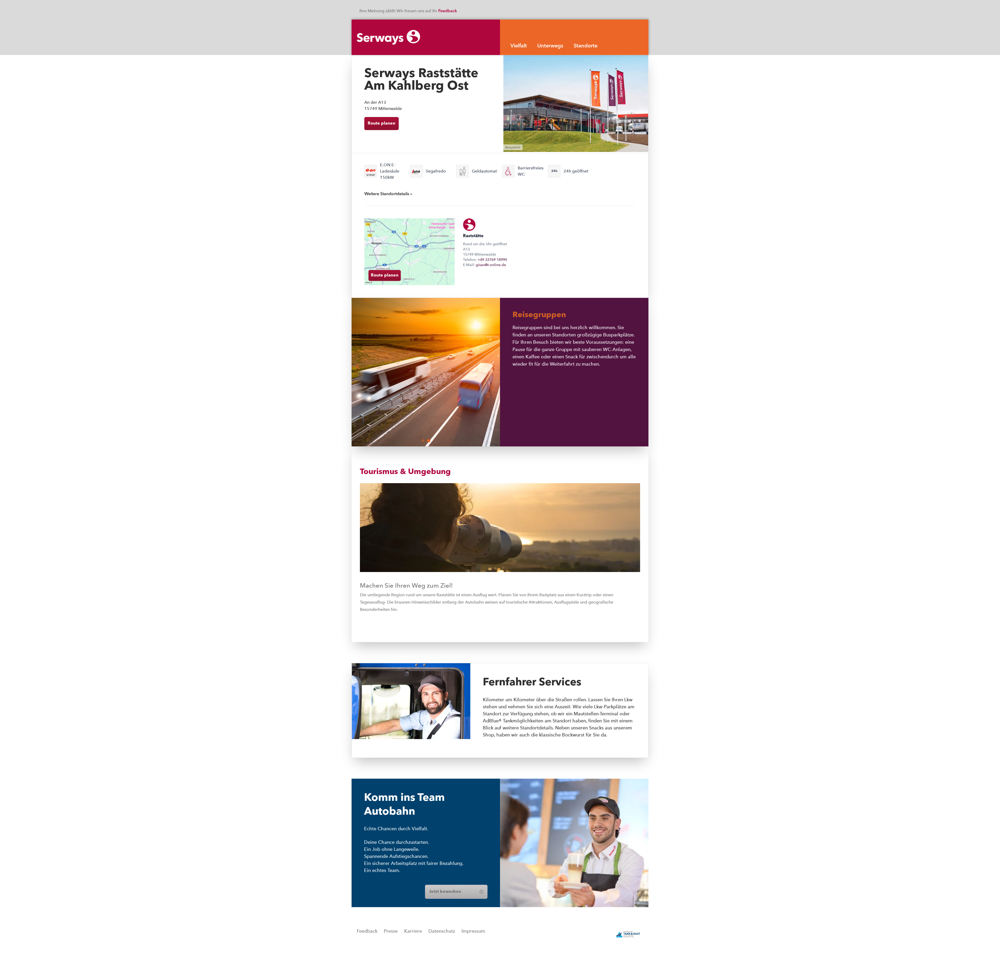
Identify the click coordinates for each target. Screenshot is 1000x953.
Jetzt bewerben (445, 892)
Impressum (473, 931)
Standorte (585, 46)
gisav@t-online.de (491, 264)
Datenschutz (441, 931)
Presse (391, 931)
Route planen (381, 123)
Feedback (448, 11)
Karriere (413, 931)
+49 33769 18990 (492, 259)
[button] (423, 440)
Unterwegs (550, 46)
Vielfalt (518, 46)
